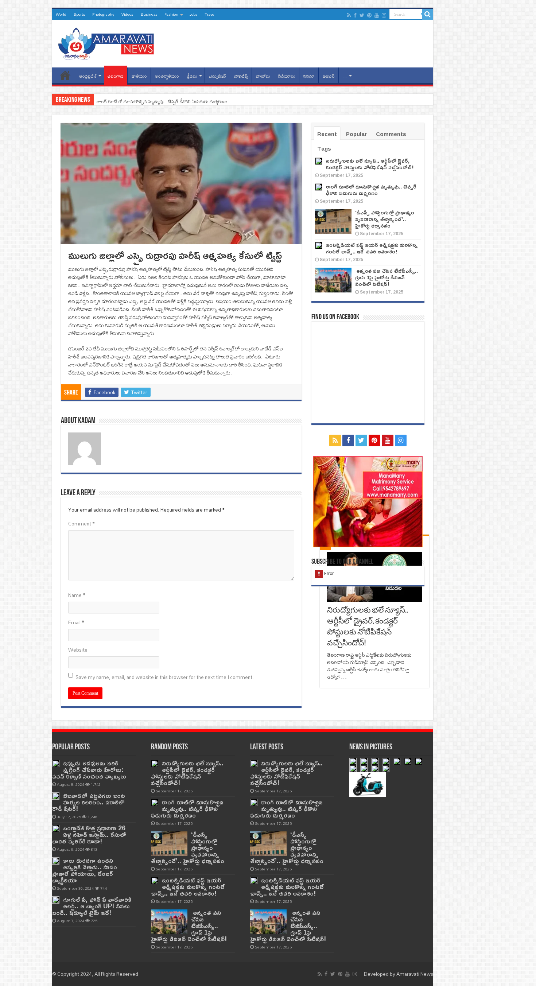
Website (78, 650)
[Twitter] (362, 15)
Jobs (193, 14)
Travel (210, 14)
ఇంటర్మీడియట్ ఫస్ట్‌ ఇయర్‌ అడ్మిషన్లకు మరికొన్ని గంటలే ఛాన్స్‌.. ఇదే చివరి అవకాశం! (372, 248)
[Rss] (348, 15)
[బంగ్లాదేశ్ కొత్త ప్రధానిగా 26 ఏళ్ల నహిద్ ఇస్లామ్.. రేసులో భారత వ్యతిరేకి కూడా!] (55, 828)
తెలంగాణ (116, 76)
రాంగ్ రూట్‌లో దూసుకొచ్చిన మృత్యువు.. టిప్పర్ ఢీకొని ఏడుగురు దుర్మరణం (162, 101)
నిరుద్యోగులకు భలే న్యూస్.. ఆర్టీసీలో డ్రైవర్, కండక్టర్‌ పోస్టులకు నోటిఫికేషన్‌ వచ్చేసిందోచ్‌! (370, 163)
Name (76, 595)
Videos (127, 14)
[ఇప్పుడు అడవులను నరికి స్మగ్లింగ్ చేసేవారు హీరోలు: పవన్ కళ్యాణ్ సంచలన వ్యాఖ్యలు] (55, 763)
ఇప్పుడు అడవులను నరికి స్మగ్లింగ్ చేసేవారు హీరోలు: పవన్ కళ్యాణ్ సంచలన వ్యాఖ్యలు (89, 769)
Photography (103, 14)
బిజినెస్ (329, 76)
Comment (81, 524)
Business (148, 14)
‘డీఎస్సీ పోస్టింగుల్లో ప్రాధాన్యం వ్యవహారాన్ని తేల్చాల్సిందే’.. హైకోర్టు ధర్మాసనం (384, 219)
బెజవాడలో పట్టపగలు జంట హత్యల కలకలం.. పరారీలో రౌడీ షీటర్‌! (88, 802)
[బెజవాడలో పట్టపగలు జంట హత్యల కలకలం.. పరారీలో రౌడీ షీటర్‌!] (55, 796)
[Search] (427, 14)
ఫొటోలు (263, 76)
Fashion (171, 14)
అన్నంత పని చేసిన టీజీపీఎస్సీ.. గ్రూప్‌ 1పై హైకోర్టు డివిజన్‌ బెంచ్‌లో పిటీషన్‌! (386, 277)
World (61, 14)
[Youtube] (377, 15)
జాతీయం (139, 76)
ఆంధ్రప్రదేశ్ (88, 76)
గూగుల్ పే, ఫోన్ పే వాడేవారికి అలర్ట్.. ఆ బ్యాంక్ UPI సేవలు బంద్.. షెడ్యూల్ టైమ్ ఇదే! (91, 906)
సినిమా (309, 76)
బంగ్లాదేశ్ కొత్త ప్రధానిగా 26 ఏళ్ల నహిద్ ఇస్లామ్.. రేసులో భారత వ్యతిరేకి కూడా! (89, 834)
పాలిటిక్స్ (241, 76)
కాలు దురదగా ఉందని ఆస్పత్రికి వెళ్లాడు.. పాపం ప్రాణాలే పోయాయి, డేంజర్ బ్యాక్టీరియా (84, 870)
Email (76, 622)
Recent (327, 134)
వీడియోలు (286, 76)
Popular (356, 134)
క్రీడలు (192, 76)
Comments (391, 134)
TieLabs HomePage (65, 75)
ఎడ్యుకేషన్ (217, 76)
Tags (324, 148)
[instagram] (384, 15)
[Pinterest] (369, 15)
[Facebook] (355, 15)
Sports (79, 14)
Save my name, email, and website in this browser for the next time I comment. (164, 677)
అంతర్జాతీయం (167, 76)
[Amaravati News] (108, 42)
